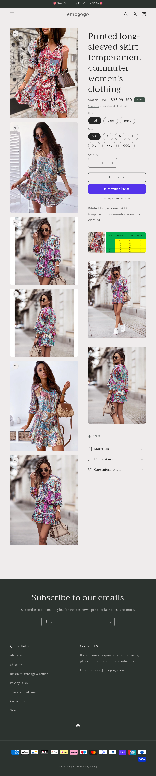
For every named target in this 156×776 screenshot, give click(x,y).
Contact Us (17, 701)
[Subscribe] (109, 621)
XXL (109, 145)
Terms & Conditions (23, 692)
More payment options (117, 198)
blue (111, 120)
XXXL (126, 145)
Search (15, 710)
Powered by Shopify (87, 767)
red (94, 120)
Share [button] (97, 436)
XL (94, 145)
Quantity (93, 154)
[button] (12, 14)
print (127, 120)
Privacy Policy (19, 683)
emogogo (71, 767)
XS (94, 136)
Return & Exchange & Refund (29, 674)
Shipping (93, 106)
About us (16, 655)
